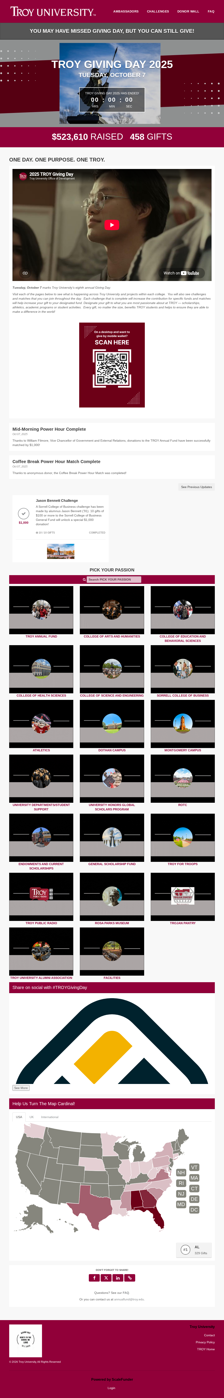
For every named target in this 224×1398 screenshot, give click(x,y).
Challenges (158, 11)
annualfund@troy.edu (129, 1299)
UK (32, 1117)
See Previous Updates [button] (196, 487)
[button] (129, 1278)
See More (21, 1088)
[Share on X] (106, 1278)
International (49, 1117)
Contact (209, 1335)
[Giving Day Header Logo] (53, 11)
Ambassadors (126, 11)
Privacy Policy (205, 1342)
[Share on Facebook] (94, 1278)
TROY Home (206, 1349)
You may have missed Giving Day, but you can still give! (112, 31)
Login (111, 1388)
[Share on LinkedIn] (117, 1278)
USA (19, 1117)
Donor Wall (188, 11)
